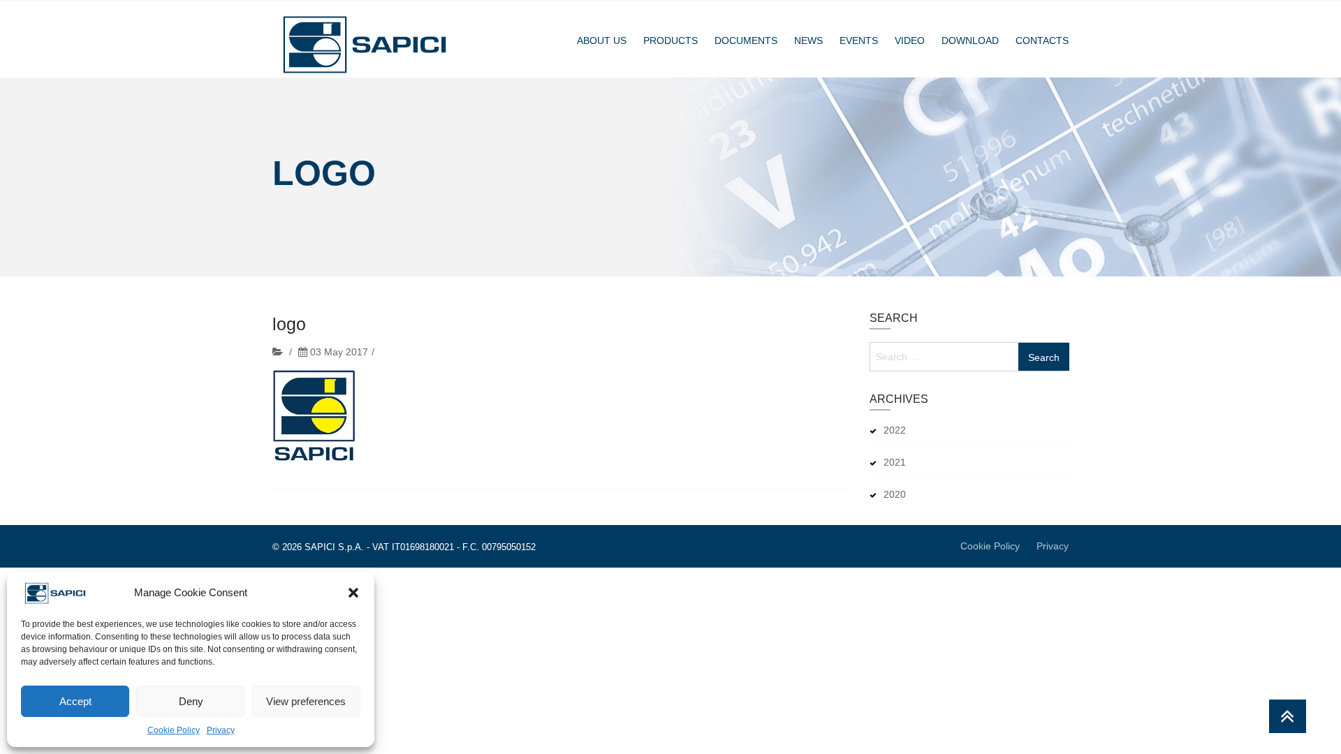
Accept (75, 701)
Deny (191, 701)
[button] (353, 593)
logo (289, 324)
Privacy (221, 730)
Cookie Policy (173, 730)
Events (859, 40)
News (808, 40)
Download (970, 40)
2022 (895, 430)
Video (910, 40)
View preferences (306, 701)
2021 (895, 462)
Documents (746, 40)
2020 (895, 494)
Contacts (1042, 40)
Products (670, 40)
